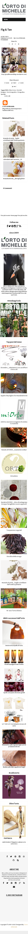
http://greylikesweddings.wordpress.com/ (14, 74)
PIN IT (14, 86)
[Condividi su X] (8, 96)
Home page (14, 215)
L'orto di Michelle (8, 106)
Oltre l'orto (4, 36)
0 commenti (4, 40)
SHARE (7, 83)
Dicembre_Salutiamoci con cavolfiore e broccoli (14, 368)
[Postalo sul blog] (6, 96)
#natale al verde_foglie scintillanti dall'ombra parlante (14, 583)
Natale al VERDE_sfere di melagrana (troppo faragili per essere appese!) (14, 503)
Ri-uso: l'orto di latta (14, 611)
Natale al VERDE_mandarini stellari (14, 450)
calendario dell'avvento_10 (12, 159)
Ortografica (20, 92)
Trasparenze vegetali (14, 530)
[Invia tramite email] (5, 96)
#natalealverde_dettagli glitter (14, 178)
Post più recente (5, 215)
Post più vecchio (22, 215)
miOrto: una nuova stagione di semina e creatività (14, 423)
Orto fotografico (12, 92)
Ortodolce (14, 476)
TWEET (14, 83)
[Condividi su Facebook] (9, 96)
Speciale (3, 94)
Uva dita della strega (14, 556)
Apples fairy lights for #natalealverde (14, 396)
